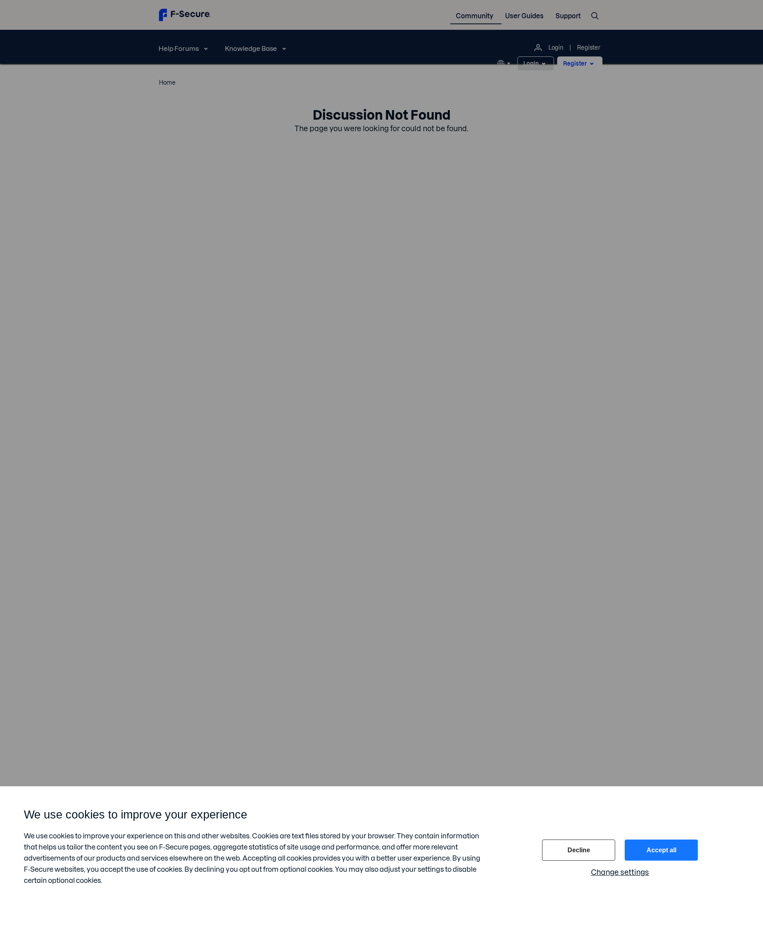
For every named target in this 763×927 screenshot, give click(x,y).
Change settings (620, 872)
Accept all (661, 850)
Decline (578, 850)
